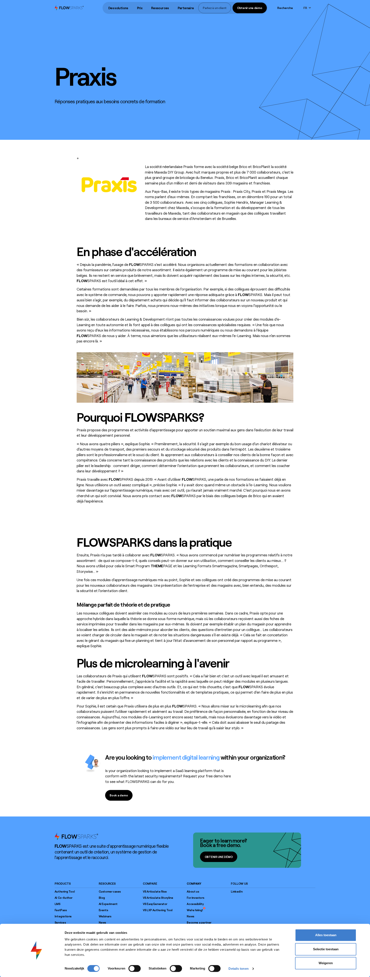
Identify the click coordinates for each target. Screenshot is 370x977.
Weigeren (326, 963)
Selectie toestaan (326, 949)
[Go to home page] (76, 836)
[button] (118, 8)
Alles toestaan (325, 935)
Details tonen (238, 968)
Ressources (160, 8)
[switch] (134, 968)
